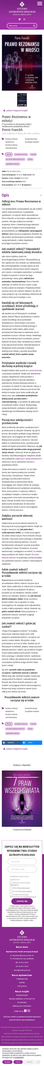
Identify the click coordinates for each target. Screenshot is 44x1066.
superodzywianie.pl (28, 1020)
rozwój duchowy (35, 370)
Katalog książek (22, 995)
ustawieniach (19, 1057)
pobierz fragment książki (17, 110)
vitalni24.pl (14, 1017)
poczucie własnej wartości (15, 159)
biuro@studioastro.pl (22, 970)
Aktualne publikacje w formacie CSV (22, 999)
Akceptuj (7, 1062)
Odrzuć (18, 1062)
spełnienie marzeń (12, 164)
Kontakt (22, 983)
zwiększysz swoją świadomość (28, 458)
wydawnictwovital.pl (26, 1017)
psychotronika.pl (15, 1020)
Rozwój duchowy (31, 139)
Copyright (21, 1030)
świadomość (9, 142)
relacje (30, 159)
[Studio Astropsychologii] (22, 8)
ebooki (8, 154)
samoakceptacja (11, 148)
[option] (22, 99)
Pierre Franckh (12, 130)
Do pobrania (22, 1002)
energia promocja (21, 154)
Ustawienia (29, 1062)
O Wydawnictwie (22, 979)
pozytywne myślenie (32, 142)
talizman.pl (37, 1017)
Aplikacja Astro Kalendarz (22, 1006)
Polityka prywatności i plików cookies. (22, 920)
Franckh (33, 154)
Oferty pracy (22, 986)
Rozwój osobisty (11, 139)
